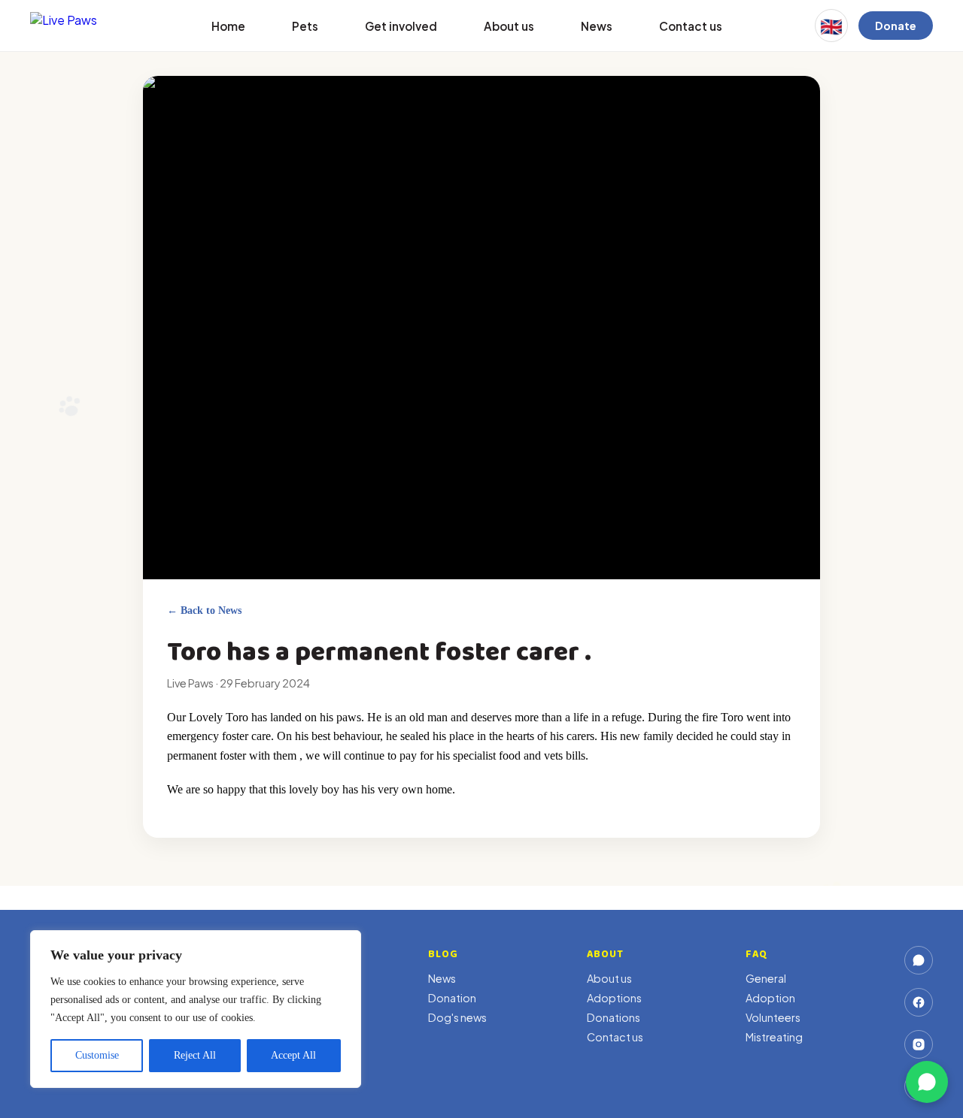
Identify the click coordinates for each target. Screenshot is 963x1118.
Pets (305, 26)
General (766, 978)
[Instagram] (918, 1044)
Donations (613, 1017)
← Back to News (204, 610)
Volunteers (773, 1017)
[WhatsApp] (918, 960)
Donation (452, 998)
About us (509, 26)
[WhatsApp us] (927, 1082)
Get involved (401, 26)
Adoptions (614, 998)
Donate (895, 25)
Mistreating (774, 1037)
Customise (97, 1055)
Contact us (690, 26)
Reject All (195, 1055)
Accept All (293, 1055)
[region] (195, 1009)
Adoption (770, 998)
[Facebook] (918, 1002)
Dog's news (457, 1017)
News (596, 26)
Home (228, 26)
